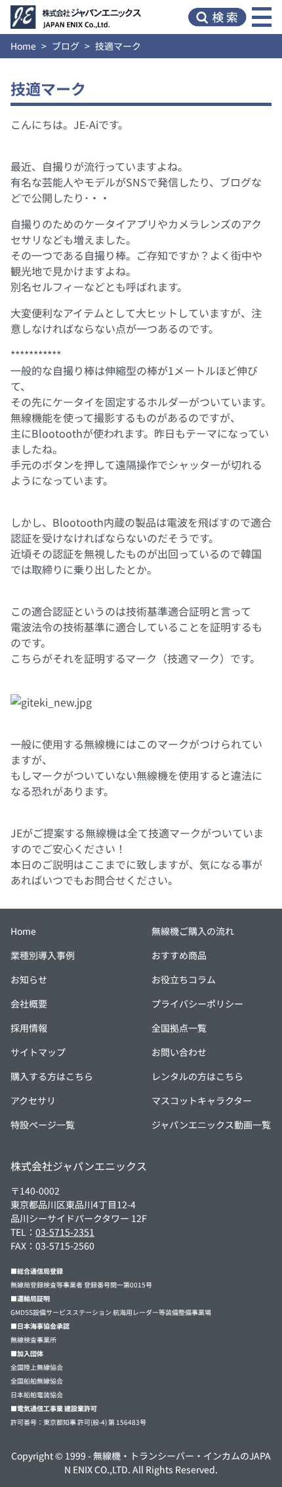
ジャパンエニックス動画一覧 (211, 1124)
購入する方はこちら (51, 1076)
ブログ (65, 45)
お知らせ (28, 979)
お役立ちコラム (183, 979)
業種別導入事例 (42, 955)
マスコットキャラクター (201, 1100)
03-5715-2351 (64, 1231)
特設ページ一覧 (42, 1124)
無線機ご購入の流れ (192, 930)
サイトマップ (38, 1051)
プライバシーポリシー (197, 1003)
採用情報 (28, 1027)
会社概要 (28, 1003)
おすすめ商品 (179, 955)
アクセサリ (33, 1100)
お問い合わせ (179, 1051)
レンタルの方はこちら (197, 1076)
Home (23, 45)
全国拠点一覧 (179, 1027)
